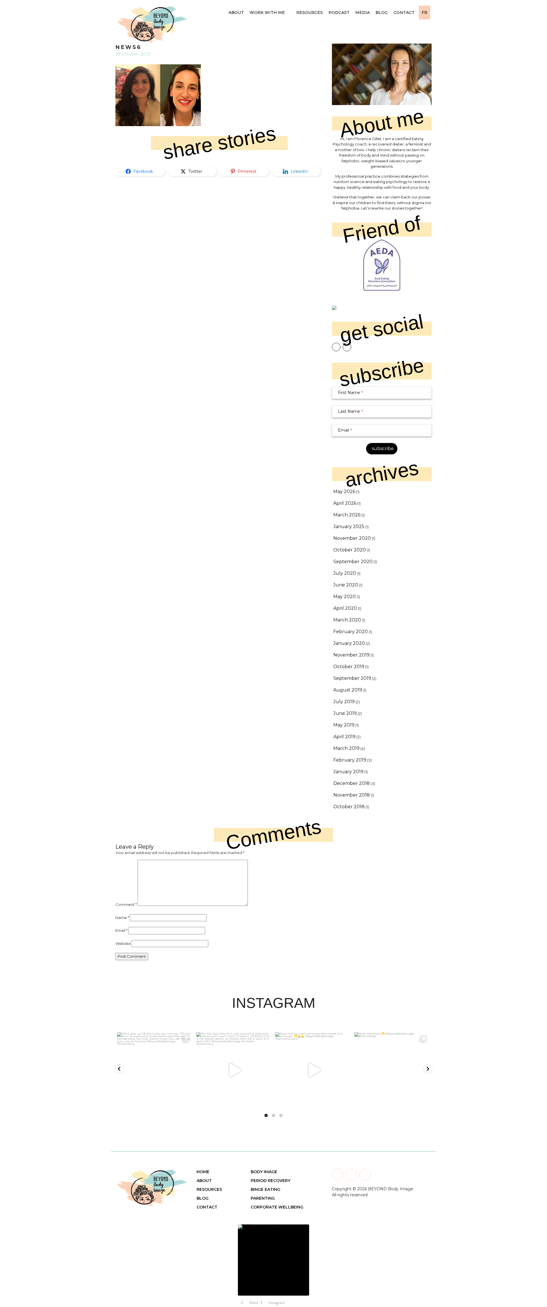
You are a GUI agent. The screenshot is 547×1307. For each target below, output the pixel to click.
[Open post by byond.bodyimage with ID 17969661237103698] (155, 1070)
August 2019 (347, 690)
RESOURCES (209, 1189)
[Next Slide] (322, 1256)
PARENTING (263, 1198)
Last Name (350, 411)
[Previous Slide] (225, 1256)
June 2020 (345, 585)
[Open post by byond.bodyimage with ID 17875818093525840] (392, 1070)
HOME (203, 1171)
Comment (126, 904)
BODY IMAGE (264, 1171)
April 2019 (344, 736)
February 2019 (349, 760)
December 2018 (351, 783)
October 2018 (349, 806)
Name (122, 917)
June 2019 (345, 713)
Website (123, 943)
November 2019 (351, 655)
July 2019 (344, 701)
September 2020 (353, 561)
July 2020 (344, 573)
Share (253, 1302)
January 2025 (348, 526)
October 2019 (348, 666)
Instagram (277, 1302)
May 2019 (343, 725)
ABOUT (204, 1180)
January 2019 (348, 771)
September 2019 (352, 678)
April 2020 (345, 608)
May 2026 (344, 491)
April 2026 (344, 503)
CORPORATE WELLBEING (277, 1207)
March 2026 (346, 515)
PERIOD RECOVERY (270, 1180)
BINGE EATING (265, 1189)
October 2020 (349, 550)
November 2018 (351, 795)
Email (345, 430)
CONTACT (207, 1207)
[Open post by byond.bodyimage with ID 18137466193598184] (313, 1070)
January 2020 (349, 643)
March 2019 (346, 748)
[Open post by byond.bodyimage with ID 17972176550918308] (234, 1070)
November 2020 (352, 538)
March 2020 (347, 620)
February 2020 (350, 631)
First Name (350, 392)
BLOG (203, 1198)
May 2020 (344, 596)
